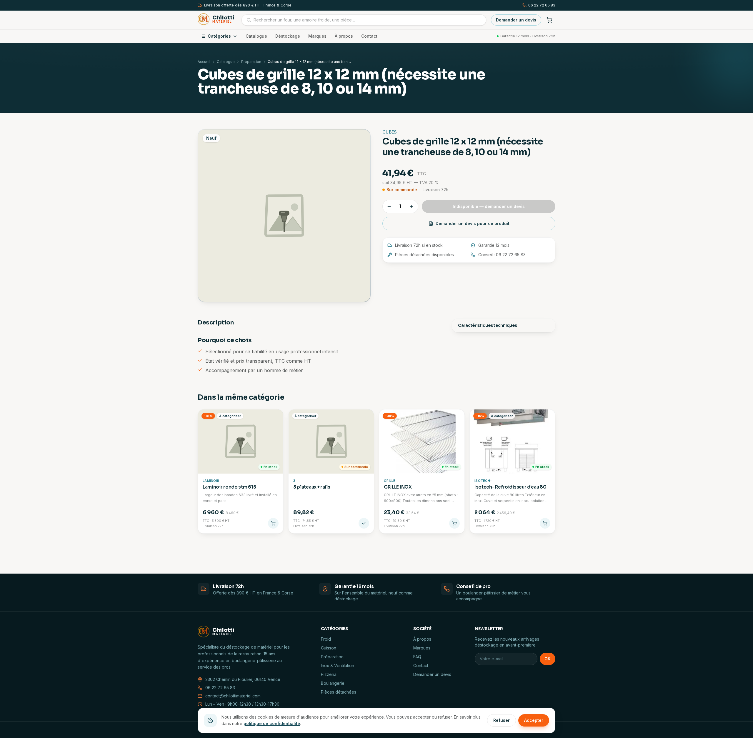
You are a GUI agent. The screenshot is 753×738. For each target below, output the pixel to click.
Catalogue (256, 36)
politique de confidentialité (272, 723)
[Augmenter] (411, 206)
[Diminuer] (389, 206)
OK (547, 658)
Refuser (501, 720)
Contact (369, 36)
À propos (344, 36)
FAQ (417, 656)
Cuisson (328, 647)
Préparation (251, 61)
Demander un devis (516, 19)
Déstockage (287, 36)
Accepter (533, 720)
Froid (326, 639)
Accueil (204, 61)
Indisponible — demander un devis (489, 206)
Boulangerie (332, 683)
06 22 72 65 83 (541, 5)
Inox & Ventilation (337, 665)
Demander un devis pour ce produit (472, 223)
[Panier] (549, 20)
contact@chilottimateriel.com (233, 695)
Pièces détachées (338, 691)
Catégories (219, 36)
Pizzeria (328, 674)
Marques (317, 36)
